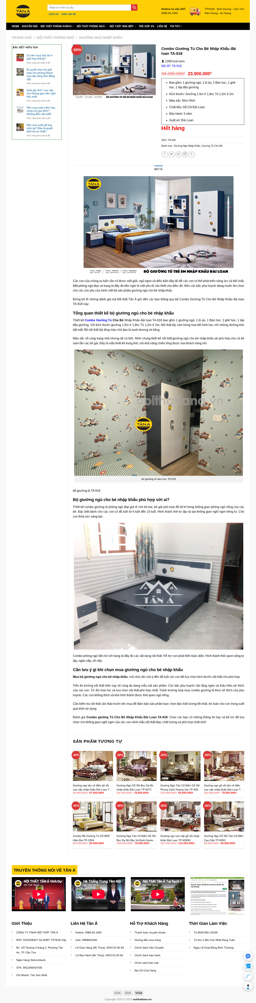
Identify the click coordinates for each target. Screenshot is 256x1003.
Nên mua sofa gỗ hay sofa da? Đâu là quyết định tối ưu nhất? (40, 128)
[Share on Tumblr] (192, 154)
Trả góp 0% (147, 26)
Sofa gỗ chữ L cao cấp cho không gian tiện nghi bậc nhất (41, 93)
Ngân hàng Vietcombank (31, 959)
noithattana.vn (142, 999)
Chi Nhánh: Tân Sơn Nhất (31, 975)
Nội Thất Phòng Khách (56, 26)
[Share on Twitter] (171, 154)
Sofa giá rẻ (68, 14)
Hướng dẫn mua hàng (148, 939)
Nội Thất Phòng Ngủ (91, 26)
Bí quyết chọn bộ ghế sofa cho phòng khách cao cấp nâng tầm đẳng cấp (41, 74)
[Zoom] (78, 94)
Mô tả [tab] (158, 169)
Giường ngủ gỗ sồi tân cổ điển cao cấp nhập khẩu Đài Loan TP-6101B (223, 787)
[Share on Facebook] (165, 154)
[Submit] (134, 7)
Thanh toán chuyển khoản (150, 932)
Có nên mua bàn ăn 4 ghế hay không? (39, 57)
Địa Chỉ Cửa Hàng (145, 970)
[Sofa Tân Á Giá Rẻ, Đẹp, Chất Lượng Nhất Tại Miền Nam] (27, 11)
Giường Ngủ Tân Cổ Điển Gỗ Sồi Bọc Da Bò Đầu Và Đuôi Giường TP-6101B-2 (136, 837)
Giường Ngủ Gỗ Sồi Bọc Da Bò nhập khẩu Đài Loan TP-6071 (135, 787)
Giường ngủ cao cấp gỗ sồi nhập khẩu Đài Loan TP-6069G (179, 837)
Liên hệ (162, 26)
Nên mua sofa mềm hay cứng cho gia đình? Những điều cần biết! (41, 110)
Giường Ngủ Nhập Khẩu (100, 37)
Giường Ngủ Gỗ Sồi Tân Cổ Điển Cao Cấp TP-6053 (223, 837)
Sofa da (54, 14)
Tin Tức (175, 26)
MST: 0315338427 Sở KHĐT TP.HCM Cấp (41, 940)
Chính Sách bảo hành (147, 955)
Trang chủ (22, 37)
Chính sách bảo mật (147, 962)
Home (15, 26)
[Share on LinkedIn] (185, 154)
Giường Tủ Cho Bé (212, 145)
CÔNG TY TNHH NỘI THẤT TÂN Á (37, 932)
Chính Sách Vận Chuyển (149, 947)
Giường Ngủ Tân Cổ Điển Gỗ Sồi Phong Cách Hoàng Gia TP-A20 (180, 787)
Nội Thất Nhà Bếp (121, 26)
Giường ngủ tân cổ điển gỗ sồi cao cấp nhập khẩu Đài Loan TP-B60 (92, 787)
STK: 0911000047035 (29, 967)
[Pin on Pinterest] (178, 154)
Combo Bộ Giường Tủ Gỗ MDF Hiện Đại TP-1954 (91, 837)
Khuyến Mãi (30, 26)
